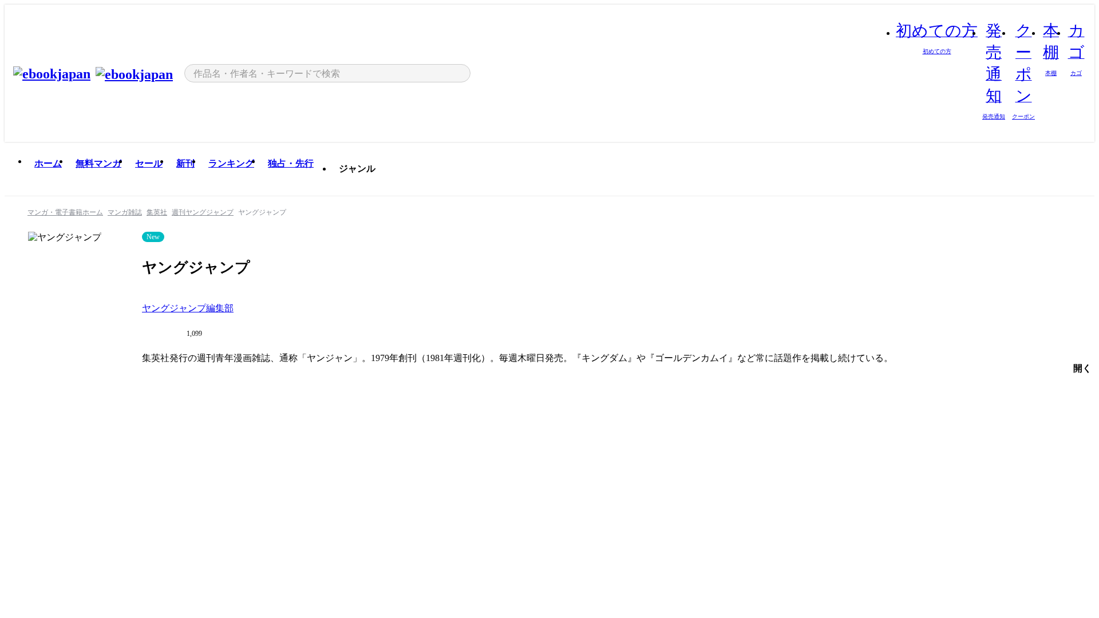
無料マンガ (98, 163)
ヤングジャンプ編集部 (188, 308)
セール (149, 163)
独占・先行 (291, 163)
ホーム (48, 163)
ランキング (231, 163)
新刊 (185, 163)
